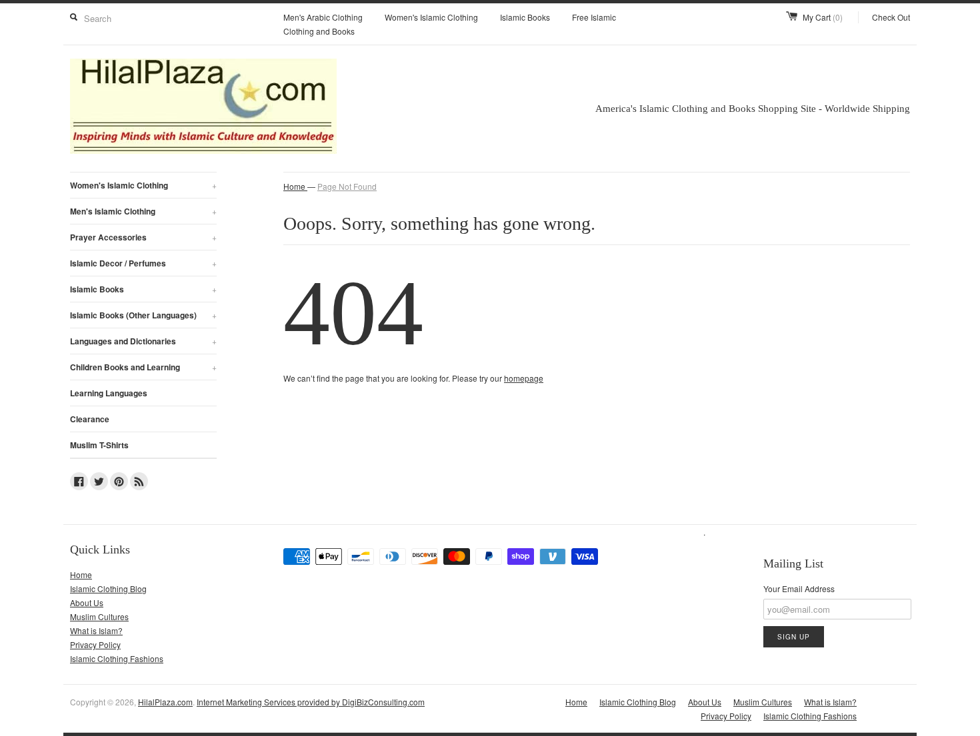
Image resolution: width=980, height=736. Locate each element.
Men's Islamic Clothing (143, 211)
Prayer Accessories (143, 237)
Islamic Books (525, 17)
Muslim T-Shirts (99, 445)
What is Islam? (96, 630)
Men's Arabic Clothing (323, 17)
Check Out (891, 17)
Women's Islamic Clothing (431, 17)
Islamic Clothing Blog (108, 588)
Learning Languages (108, 393)
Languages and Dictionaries (143, 341)
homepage (523, 378)
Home (81, 574)
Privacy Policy (95, 644)
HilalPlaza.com (165, 701)
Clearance (89, 419)
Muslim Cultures (99, 616)
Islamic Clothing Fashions (116, 658)
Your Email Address (799, 588)
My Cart (823, 17)
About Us (86, 602)
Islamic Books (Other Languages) (143, 315)
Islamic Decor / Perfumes (143, 263)
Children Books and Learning (143, 367)
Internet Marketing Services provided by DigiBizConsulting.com (311, 701)
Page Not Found (347, 186)
